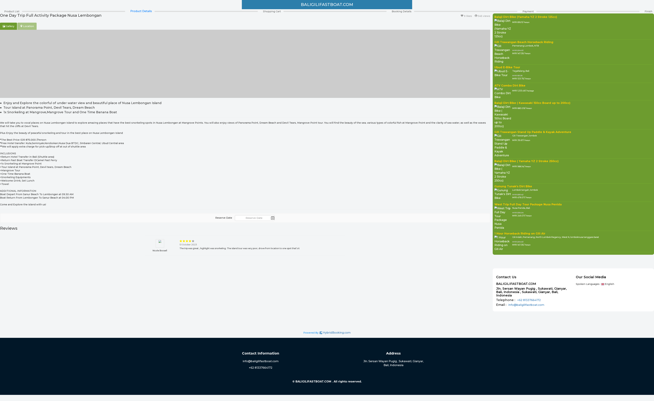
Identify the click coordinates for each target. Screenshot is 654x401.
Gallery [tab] (9, 26)
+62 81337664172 (529, 300)
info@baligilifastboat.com (526, 304)
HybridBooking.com (337, 332)
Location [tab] (28, 26)
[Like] (462, 16)
